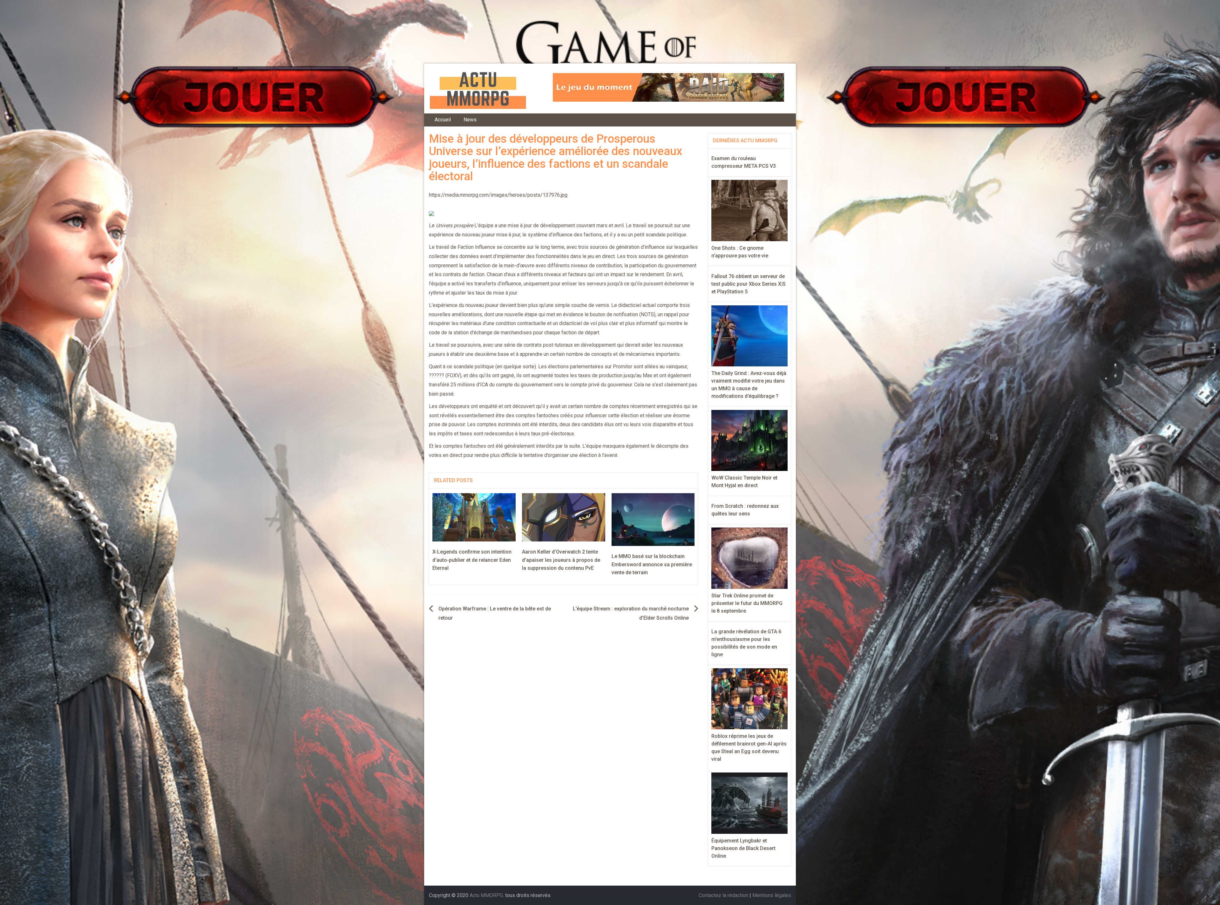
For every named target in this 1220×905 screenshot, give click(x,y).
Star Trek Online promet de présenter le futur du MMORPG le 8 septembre (747, 603)
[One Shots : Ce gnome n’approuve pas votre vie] (749, 210)
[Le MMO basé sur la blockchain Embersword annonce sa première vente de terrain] (653, 519)
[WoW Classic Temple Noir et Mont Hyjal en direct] (749, 440)
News (470, 120)
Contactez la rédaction (723, 895)
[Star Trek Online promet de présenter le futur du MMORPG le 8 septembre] (749, 558)
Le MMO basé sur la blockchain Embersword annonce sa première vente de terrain (652, 564)
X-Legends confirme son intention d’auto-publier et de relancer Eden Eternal (472, 560)
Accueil (443, 120)
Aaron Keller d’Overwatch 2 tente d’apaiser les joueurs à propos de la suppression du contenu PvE (561, 560)
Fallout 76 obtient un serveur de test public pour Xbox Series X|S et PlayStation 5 (748, 284)
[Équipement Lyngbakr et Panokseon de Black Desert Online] (749, 803)
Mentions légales (771, 895)
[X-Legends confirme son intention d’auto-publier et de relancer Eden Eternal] (474, 517)
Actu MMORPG (486, 895)
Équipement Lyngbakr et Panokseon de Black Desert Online (743, 848)
